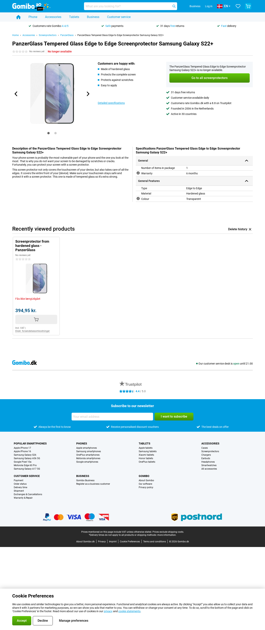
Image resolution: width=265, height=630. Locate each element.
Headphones (208, 462)
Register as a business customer (93, 484)
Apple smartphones (86, 448)
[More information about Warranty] (138, 173)
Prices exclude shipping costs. (168, 532)
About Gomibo (146, 480)
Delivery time (20, 487)
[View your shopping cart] (248, 6)
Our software (145, 484)
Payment (18, 480)
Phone (33, 17)
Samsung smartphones (88, 451)
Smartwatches (209, 465)
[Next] (88, 94)
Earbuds (205, 458)
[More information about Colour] (138, 198)
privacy (108, 611)
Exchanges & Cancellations (28, 494)
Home (15, 35)
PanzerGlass (67, 35)
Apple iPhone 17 (22, 448)
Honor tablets (146, 458)
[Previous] (16, 94)
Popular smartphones (30, 443)
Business (93, 17)
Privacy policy (146, 487)
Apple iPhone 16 (22, 451)
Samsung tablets (148, 451)
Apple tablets (145, 448)
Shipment (19, 491)
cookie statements (129, 611)
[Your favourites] (238, 6)
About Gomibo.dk (85, 541)
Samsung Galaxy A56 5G (27, 458)
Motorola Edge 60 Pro (25, 465)
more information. (166, 535)
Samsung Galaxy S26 (25, 455)
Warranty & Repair (23, 497)
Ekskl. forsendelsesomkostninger (32, 331)
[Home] (18, 17)
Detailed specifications (111, 102)
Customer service (119, 17)
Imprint (113, 541)
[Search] (174, 6)
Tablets (74, 17)
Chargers (206, 455)
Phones (81, 443)
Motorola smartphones (88, 458)
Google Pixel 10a (22, 462)
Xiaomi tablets (146, 455)
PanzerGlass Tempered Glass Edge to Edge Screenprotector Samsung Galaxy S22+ (120, 35)
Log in (208, 6)
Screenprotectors (47, 35)
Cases (204, 448)
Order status (20, 484)
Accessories (53, 17)
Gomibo (144, 476)
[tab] (48, 133)
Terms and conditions (154, 541)
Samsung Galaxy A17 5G (27, 468)
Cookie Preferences (130, 541)
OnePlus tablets (147, 462)
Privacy (102, 541)
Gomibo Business (85, 480)
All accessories (209, 468)
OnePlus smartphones (88, 455)
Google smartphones (87, 462)
